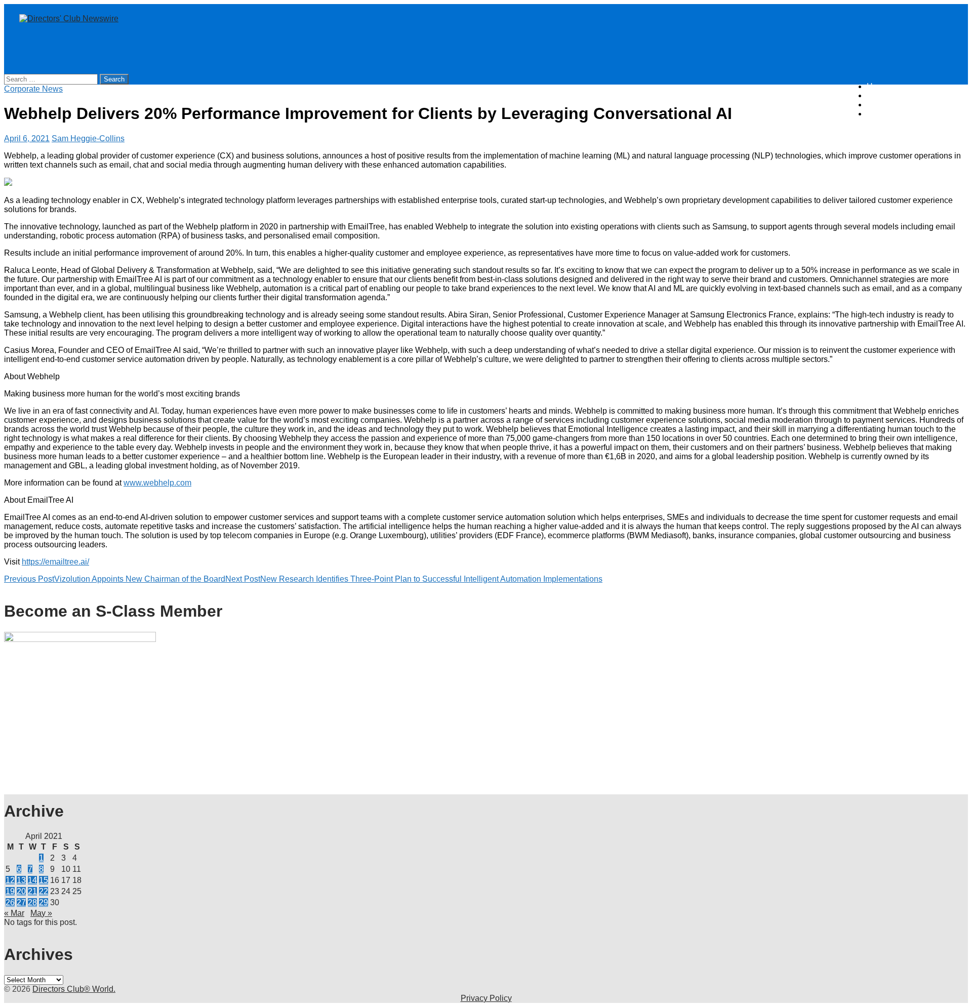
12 (10, 880)
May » (41, 913)
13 (21, 880)
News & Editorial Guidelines (917, 95)
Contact (881, 113)
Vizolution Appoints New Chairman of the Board (114, 579)
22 (43, 891)
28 (32, 902)
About (877, 104)
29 (43, 902)
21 (32, 891)
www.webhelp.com (157, 482)
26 (10, 902)
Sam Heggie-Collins (88, 138)
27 (21, 902)
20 (21, 891)
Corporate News (33, 89)
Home (877, 86)
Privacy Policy (486, 998)
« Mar (14, 913)
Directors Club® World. (73, 989)
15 (43, 880)
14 (32, 880)
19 (10, 891)
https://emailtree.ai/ (55, 561)
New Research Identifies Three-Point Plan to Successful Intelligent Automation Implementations (413, 579)
